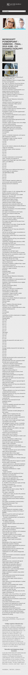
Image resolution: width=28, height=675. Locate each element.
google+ (17, 669)
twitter (11, 669)
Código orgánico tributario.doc (14, 623)
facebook (5, 669)
